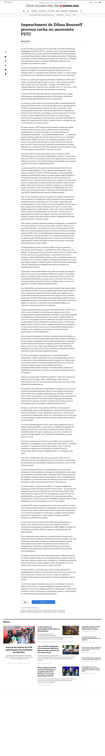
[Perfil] (99, 2)
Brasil (23, 611)
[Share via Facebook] (5, 52)
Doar (74, 15)
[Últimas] (28, 12)
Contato (91, 2)
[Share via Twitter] (5, 57)
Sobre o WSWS (60, 15)
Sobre (96, 2)
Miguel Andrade (25, 41)
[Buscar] (81, 12)
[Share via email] (5, 70)
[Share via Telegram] (5, 65)
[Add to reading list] (5, 74)
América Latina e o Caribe (50, 611)
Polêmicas (61, 611)
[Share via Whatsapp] (5, 61)
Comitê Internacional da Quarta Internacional (41, 15)
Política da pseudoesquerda (34, 611)
